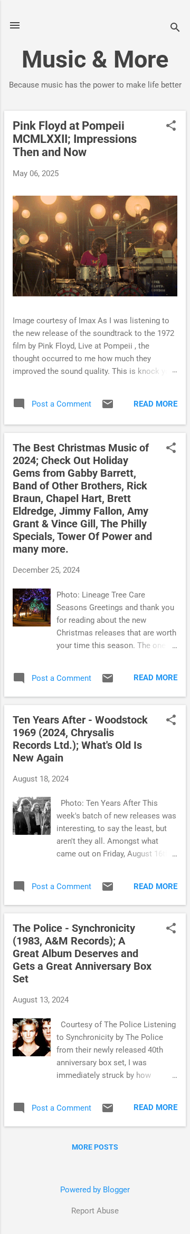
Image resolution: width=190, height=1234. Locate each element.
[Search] (175, 29)
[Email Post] (107, 407)
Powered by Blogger (95, 1189)
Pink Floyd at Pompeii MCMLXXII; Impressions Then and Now (75, 139)
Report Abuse (95, 1211)
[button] (171, 126)
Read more (155, 404)
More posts (95, 1147)
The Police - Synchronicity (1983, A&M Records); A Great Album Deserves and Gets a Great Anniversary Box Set (82, 953)
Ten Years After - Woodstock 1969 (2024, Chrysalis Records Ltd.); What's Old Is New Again (80, 739)
